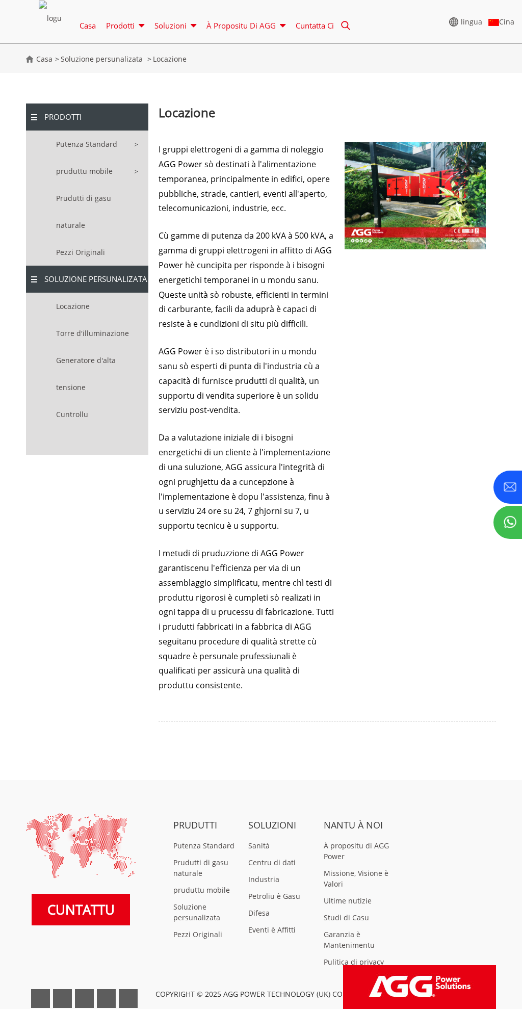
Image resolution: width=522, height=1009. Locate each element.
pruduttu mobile (84, 171)
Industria (263, 879)
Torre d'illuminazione (92, 333)
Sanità (259, 845)
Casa (88, 25)
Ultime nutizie (348, 900)
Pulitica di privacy (354, 962)
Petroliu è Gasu (274, 896)
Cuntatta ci (315, 25)
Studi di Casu (346, 917)
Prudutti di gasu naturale (83, 211)
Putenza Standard (86, 144)
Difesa (259, 913)
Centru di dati (272, 862)
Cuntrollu (72, 414)
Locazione (170, 59)
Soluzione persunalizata (102, 59)
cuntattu (81, 909)
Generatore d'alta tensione (86, 373)
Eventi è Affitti (272, 930)
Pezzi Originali (80, 252)
